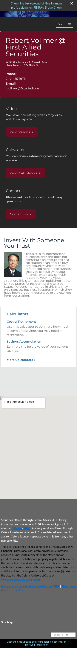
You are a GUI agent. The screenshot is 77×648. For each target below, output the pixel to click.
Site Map (7, 622)
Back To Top (61, 634)
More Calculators (21, 360)
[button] (64, 24)
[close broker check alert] (71, 3)
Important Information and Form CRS (30, 586)
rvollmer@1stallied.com (23, 88)
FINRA (17, 528)
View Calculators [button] (23, 173)
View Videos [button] (20, 132)
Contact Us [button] (19, 214)
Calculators (17, 314)
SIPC (26, 528)
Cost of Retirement (21, 321)
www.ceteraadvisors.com (20, 579)
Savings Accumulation (24, 341)
